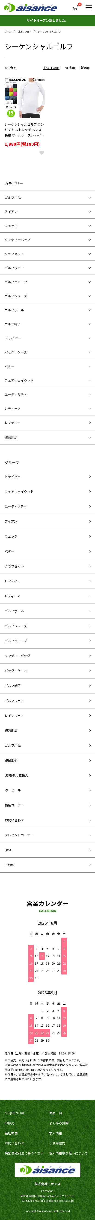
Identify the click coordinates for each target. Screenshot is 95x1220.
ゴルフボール (14, 310)
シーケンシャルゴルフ (49, 31)
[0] (76, 7)
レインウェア (14, 715)
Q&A (8, 850)
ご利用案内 (57, 1143)
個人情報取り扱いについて (68, 1153)
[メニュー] (88, 7)
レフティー (13, 422)
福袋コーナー (14, 805)
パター (9, 366)
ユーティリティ (16, 394)
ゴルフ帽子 (13, 324)
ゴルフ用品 (13, 197)
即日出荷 (11, 760)
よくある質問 (58, 1123)
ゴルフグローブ (16, 281)
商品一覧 (55, 1112)
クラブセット (14, 253)
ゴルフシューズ (16, 295)
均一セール (13, 790)
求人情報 (55, 1133)
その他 (9, 864)
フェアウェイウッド (19, 380)
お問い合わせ (14, 820)
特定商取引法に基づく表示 (24, 1153)
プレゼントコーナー (19, 835)
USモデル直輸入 (16, 775)
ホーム (8, 31)
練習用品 (11, 437)
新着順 (85, 67)
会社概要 (11, 1133)
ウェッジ (11, 225)
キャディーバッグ (17, 239)
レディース (13, 408)
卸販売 (10, 1123)
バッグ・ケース (16, 352)
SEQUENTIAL (15, 1112)
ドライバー (13, 338)
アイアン (11, 211)
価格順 (70, 67)
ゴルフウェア (25, 31)
